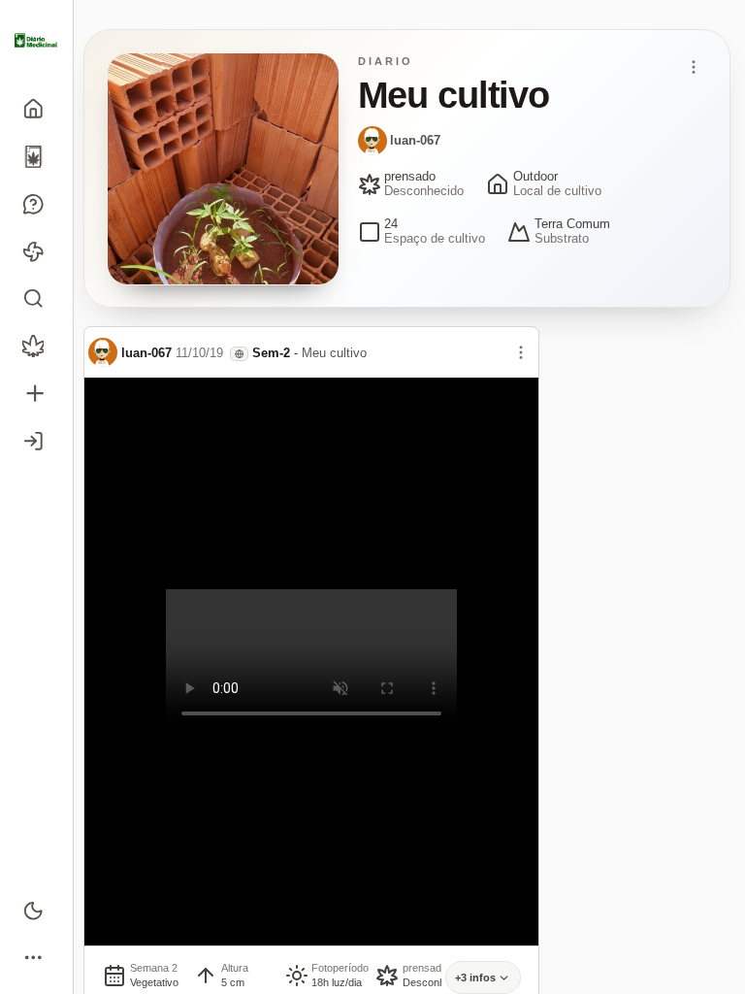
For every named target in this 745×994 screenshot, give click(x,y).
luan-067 (415, 140)
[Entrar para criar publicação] (36, 393)
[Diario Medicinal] (36, 40)
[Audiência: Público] (239, 354)
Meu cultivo (334, 353)
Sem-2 (271, 353)
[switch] (36, 910)
